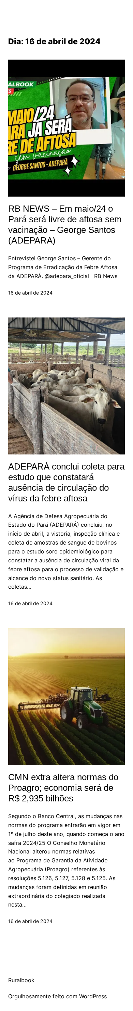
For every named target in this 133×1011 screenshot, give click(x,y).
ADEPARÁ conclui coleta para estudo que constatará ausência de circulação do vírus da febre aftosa (66, 482)
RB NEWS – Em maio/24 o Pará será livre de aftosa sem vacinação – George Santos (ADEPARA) (65, 224)
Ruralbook (21, 980)
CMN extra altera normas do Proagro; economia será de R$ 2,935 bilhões (63, 787)
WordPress (93, 996)
